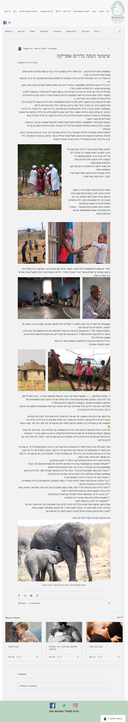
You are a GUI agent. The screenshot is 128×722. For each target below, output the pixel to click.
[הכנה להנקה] (23, 632)
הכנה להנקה (13, 646)
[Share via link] (37, 595)
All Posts (9, 31)
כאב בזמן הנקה (96, 646)
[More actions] (108, 48)
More (96, 31)
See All (120, 617)
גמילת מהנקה (71, 31)
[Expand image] (32, 243)
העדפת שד (44, 31)
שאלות (32, 31)
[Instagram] (9, 22)
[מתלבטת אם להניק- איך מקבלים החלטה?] (64, 632)
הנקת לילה (85, 31)
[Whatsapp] (64, 705)
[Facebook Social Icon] (4, 22)
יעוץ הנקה (21, 31)
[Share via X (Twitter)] (25, 595)
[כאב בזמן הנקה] (104, 632)
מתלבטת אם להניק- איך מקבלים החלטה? (63, 648)
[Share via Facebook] (19, 595)
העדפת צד (57, 31)
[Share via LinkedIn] (31, 595)
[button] (119, 31)
